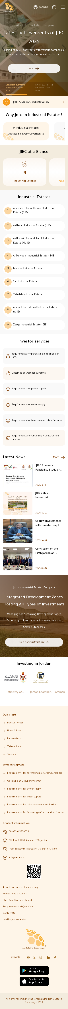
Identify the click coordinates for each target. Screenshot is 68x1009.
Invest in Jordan (15, 723)
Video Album (14, 747)
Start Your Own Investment (17, 900)
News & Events (15, 731)
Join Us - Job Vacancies (14, 920)
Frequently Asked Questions (18, 907)
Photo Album (14, 739)
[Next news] (62, 102)
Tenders (11, 754)
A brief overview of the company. (21, 887)
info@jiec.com (16, 858)
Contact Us (9, 913)
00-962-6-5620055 (19, 832)
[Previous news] (55, 102)
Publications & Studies (15, 894)
